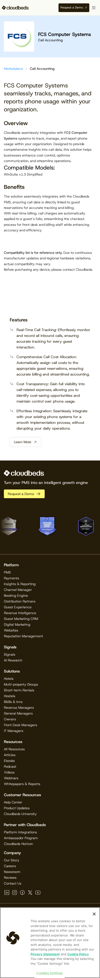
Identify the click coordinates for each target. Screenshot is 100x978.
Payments (11, 578)
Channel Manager (18, 590)
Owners (10, 719)
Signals (9, 654)
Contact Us (12, 883)
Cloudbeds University (20, 814)
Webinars (11, 778)
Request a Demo (71, 7)
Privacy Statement (45, 954)
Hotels (9, 678)
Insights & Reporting (20, 584)
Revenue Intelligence (20, 613)
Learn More (22, 442)
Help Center (13, 802)
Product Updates (17, 808)
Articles (10, 755)
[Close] (94, 914)
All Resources (14, 749)
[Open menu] (93, 7)
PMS (7, 572)
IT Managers (13, 731)
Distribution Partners (19, 601)
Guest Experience (18, 607)
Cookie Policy (78, 954)
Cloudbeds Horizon (18, 844)
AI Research (13, 660)
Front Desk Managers (20, 725)
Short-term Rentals (19, 690)
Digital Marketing (17, 624)
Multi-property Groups (21, 684)
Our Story (11, 860)
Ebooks (9, 760)
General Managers (18, 713)
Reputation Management (23, 636)
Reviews (10, 877)
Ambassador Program (21, 838)
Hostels (9, 696)
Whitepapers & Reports (22, 784)
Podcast (10, 766)
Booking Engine (16, 595)
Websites (11, 630)
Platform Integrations (20, 832)
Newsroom (12, 872)
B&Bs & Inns (13, 702)
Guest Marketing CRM (21, 619)
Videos (9, 772)
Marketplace (13, 68)
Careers (10, 866)
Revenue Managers (19, 707)
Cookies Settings (49, 973)
